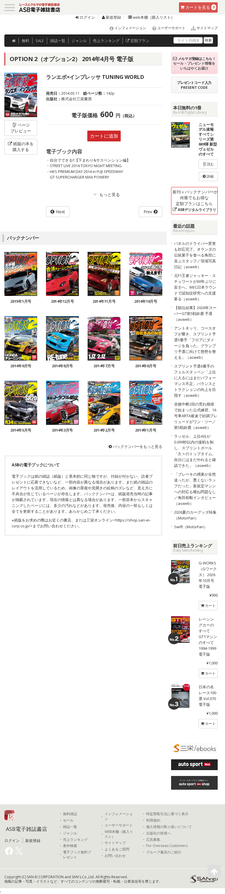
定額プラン (139, 40)
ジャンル (79, 40)
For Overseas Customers (167, 845)
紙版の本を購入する (23, 146)
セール (68, 820)
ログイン (87, 17)
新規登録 (113, 17)
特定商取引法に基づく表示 (167, 814)
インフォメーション (130, 27)
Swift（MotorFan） (190, 526)
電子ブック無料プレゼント (77, 855)
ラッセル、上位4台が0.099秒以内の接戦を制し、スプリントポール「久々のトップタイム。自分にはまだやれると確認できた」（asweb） (195, 451)
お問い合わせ (115, 855)
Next (60, 211)
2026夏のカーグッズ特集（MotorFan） (195, 515)
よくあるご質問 (117, 849)
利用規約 (153, 820)
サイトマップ (207, 27)
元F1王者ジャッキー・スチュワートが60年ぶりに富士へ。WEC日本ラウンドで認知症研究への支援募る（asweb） (195, 287)
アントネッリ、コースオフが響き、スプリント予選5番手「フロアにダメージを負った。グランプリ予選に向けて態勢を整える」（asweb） (195, 342)
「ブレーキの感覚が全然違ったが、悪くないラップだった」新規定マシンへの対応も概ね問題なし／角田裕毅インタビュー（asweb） (195, 489)
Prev (148, 211)
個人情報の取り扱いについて (169, 826)
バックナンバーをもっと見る (137, 446)
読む (210, 164)
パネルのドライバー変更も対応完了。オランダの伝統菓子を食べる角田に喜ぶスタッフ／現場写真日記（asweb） (195, 255)
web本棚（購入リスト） (153, 17)
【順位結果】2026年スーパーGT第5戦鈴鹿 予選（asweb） (195, 313)
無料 (25, 40)
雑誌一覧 (70, 826)
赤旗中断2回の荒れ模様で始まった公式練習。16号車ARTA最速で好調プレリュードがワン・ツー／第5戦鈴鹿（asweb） (195, 415)
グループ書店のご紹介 (163, 852)
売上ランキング (75, 839)
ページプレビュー (21, 128)
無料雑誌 (70, 814)
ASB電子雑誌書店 (26, 828)
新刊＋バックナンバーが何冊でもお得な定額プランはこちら (195, 200)
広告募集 (153, 839)
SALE (39, 40)
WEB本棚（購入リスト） (119, 834)
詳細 (210, 176)
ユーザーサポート (170, 27)
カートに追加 (104, 136)
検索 (208, 40)
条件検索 (70, 845)
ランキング (106, 40)
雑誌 (57, 40)
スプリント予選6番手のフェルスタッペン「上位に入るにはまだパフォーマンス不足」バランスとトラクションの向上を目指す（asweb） (195, 380)
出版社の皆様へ (158, 833)
